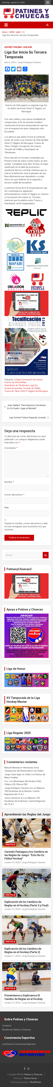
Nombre (9, 482)
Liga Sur (27, 47)
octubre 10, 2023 (12, 1003)
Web (6, 507)
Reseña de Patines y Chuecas (16, 1029)
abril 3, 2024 (10, 62)
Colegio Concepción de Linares (28, 379)
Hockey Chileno (13, 47)
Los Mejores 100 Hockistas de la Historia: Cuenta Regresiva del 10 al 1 (24, 791)
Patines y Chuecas (33, 1074)
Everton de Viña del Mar (15, 382)
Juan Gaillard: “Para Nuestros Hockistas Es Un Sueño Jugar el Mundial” (26, 407)
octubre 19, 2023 (12, 862)
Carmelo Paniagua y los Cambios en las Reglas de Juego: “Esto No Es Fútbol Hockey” (26, 855)
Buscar (46, 555)
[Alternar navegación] (6, 25)
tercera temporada (13, 388)
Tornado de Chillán (31, 388)
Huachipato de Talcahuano (16, 385)
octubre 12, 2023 (12, 909)
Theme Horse (30, 1078)
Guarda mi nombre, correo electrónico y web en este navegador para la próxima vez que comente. (26, 526)
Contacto (6, 1025)
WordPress (35, 1082)
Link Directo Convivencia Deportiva (18, 1044)
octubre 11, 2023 (12, 956)
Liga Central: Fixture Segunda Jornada (27, 417)
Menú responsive (48, 2)
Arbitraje (10, 845)
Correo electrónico (14, 494)
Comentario (11, 448)
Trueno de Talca (11, 391)
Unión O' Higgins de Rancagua (34, 391)
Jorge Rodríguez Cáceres (29, 62)
